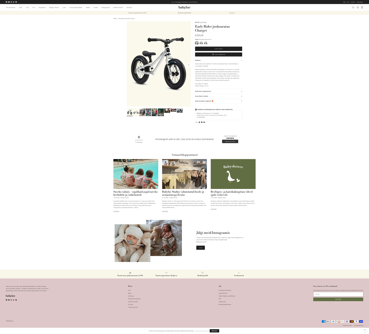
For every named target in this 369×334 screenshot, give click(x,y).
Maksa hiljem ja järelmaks (227, 296)
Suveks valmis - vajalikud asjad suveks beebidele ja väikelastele (135, 193)
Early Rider (203, 22)
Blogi (344, 2)
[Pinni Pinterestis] (204, 122)
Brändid (129, 7)
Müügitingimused (347, 325)
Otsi (129, 290)
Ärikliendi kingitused (134, 299)
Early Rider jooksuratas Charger (126, 18)
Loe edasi (116, 211)
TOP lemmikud (10, 7)
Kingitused (42, 7)
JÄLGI (200, 247)
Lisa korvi (219, 49)
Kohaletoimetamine (225, 290)
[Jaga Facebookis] (201, 122)
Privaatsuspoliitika (358, 325)
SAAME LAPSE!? (118, 7)
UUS (27, 7)
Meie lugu (131, 296)
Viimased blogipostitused (184, 155)
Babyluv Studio (54, 7)
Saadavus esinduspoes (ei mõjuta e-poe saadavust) (215, 109)
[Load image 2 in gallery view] (159, 64)
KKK (348, 2)
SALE (179, 2)
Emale (96, 7)
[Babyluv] (185, 7)
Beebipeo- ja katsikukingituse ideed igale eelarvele (232, 193)
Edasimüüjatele (133, 301)
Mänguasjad (106, 7)
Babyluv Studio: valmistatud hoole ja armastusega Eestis (183, 193)
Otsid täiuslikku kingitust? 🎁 (204, 101)
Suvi (33, 7)
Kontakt (353, 2)
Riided (88, 7)
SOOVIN (338, 299)
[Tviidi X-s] (199, 122)
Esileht (115, 18)
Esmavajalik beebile (76, 7)
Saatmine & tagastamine (203, 91)
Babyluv (11, 321)
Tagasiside (222, 301)
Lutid (64, 7)
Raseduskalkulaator (225, 304)
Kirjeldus (198, 60)
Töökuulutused (133, 307)
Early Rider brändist (201, 96)
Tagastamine (223, 293)
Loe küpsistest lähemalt (201, 331)
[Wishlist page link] (353, 7)
